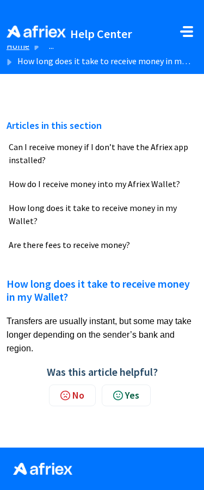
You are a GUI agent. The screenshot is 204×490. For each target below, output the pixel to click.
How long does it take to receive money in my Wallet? (93, 214)
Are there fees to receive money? (69, 244)
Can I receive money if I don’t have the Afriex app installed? (98, 153)
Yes (132, 395)
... (51, 45)
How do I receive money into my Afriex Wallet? (94, 183)
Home (18, 45)
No (78, 395)
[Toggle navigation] (186, 31)
